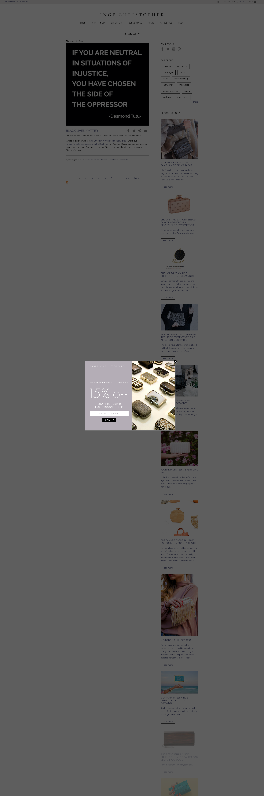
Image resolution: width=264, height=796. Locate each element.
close (175, 361)
